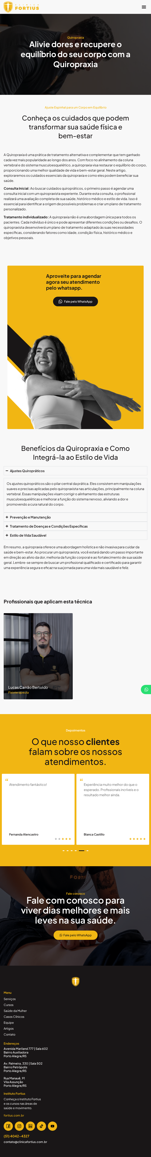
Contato (9, 1034)
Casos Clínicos (14, 1017)
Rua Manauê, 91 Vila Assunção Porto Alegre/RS (15, 1081)
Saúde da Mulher (15, 1011)
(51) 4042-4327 (16, 1136)
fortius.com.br (14, 1115)
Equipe (9, 1022)
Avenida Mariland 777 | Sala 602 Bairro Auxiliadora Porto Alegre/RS (26, 1052)
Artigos (9, 1028)
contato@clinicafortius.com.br (25, 1142)
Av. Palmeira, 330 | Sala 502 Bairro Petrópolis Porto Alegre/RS (23, 1067)
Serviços (10, 999)
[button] (144, 7)
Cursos (8, 1005)
